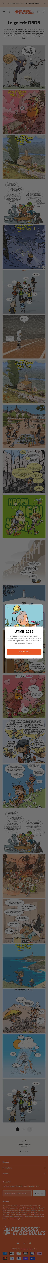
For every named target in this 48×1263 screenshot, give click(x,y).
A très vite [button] (24, 651)
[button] (8, 608)
